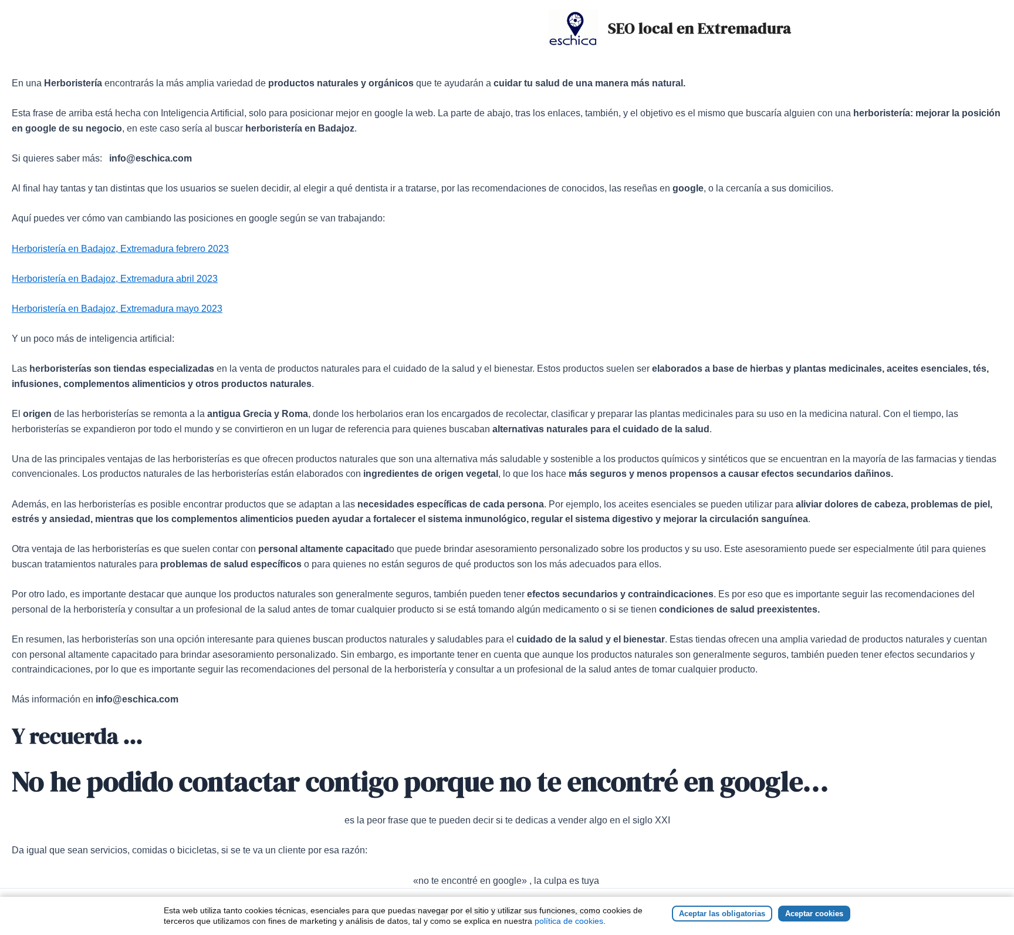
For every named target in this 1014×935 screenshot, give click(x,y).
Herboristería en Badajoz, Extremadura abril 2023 (115, 279)
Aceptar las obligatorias (722, 913)
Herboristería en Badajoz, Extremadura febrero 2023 (120, 249)
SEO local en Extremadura (699, 28)
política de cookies (569, 921)
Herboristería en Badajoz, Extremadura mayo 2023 (117, 309)
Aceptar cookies (814, 913)
